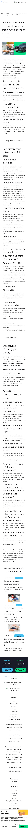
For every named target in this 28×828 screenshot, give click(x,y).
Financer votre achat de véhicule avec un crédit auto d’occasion (19, 14)
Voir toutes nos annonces (7, 670)
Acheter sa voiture (7, 14)
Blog (2, 13)
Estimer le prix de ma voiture (20, 670)
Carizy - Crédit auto (11, 337)
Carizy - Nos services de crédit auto (10, 77)
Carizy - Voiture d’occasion (14, 141)
